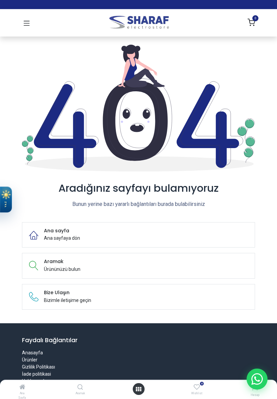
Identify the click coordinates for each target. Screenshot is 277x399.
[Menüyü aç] (138, 389)
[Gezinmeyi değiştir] (26, 23)
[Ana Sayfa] (22, 387)
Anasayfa (32, 352)
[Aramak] (80, 387)
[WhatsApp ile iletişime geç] (257, 379)
